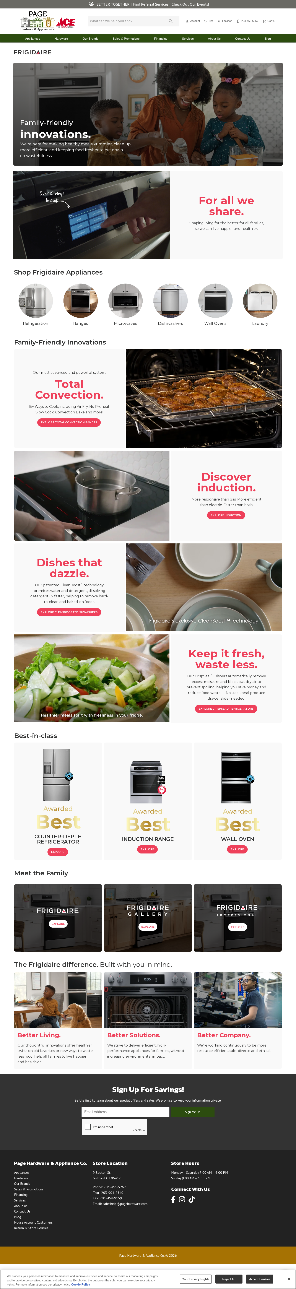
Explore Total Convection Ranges (69, 422)
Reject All (228, 1279)
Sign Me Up (192, 1112)
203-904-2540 (112, 1192)
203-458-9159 (111, 1198)
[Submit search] (171, 21)
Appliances (32, 38)
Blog (268, 38)
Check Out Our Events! (190, 4)
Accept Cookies (259, 1279)
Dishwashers (170, 323)
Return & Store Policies (31, 1228)
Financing (161, 38)
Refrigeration (35, 323)
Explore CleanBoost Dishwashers (69, 612)
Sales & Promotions (126, 38)
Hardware (61, 38)
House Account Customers (33, 1222)
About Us (214, 38)
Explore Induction (226, 515)
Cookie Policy (80, 1284)
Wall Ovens (215, 323)
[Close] (289, 1279)
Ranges (80, 323)
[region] (148, 1279)
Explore (57, 851)
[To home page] (48, 21)
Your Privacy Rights (195, 1279)
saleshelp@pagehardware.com (125, 1203)
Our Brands (90, 38)
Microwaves (125, 323)
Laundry (260, 323)
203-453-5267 (115, 1187)
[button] (187, 21)
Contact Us (242, 38)
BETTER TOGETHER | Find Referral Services (132, 4)
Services (188, 38)
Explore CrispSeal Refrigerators (226, 708)
